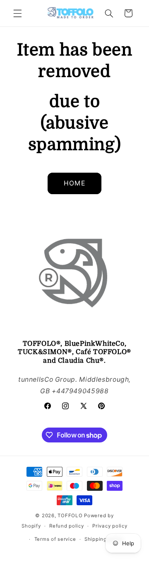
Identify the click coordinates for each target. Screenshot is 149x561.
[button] (17, 13)
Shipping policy (103, 539)
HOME (74, 183)
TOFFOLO (70, 515)
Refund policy (66, 526)
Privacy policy (109, 526)
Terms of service (55, 539)
